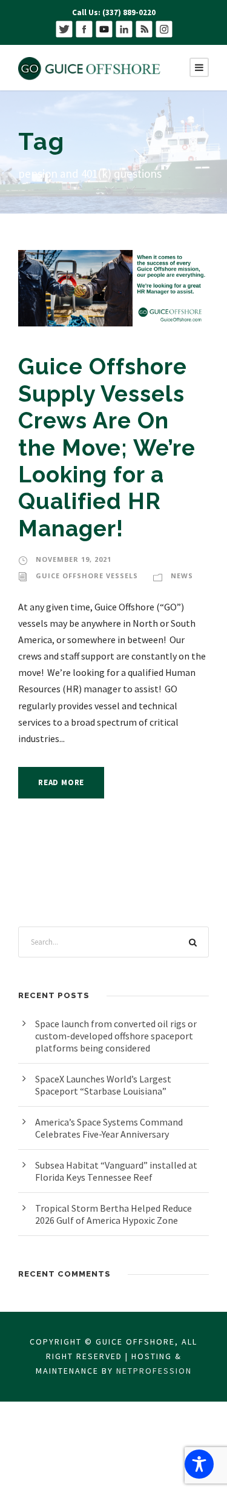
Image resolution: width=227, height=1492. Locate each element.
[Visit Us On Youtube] (104, 28)
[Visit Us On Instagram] (164, 28)
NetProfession (154, 1370)
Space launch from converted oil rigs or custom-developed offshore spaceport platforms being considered (116, 1036)
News (182, 575)
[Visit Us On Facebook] (84, 28)
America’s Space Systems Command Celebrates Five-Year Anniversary (109, 1128)
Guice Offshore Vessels (87, 575)
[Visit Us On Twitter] (64, 28)
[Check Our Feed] (144, 28)
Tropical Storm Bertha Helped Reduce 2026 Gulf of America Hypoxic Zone (113, 1214)
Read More (61, 782)
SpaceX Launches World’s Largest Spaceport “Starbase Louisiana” (103, 1085)
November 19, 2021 (73, 559)
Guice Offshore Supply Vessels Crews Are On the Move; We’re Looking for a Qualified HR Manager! (107, 447)
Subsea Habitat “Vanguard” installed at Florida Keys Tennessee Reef (116, 1171)
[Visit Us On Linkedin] (124, 28)
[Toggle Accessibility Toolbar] (199, 1464)
